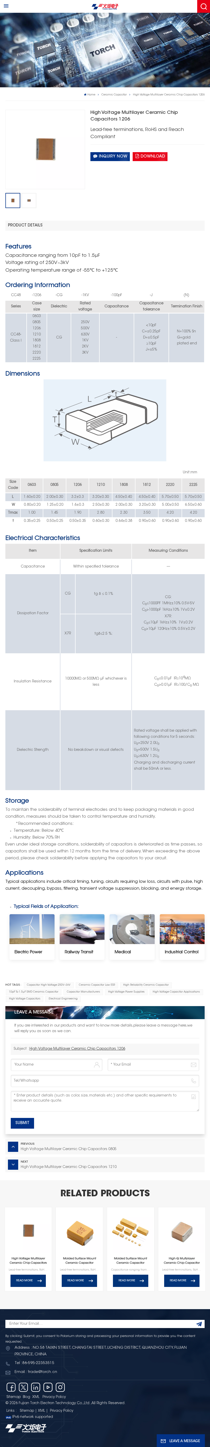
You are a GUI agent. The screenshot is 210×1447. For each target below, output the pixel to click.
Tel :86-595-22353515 (34, 1363)
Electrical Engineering (63, 999)
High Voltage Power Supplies (126, 992)
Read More (24, 1280)
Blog (26, 1397)
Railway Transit (79, 952)
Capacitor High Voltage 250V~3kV (48, 985)
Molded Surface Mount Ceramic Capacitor (79, 1260)
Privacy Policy (54, 1397)
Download (153, 156)
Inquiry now (113, 156)
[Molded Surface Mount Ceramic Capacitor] (79, 1231)
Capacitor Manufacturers (83, 992)
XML (35, 1397)
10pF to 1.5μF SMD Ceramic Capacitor (33, 992)
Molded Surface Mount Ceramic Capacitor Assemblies (130, 1261)
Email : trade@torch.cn (36, 1372)
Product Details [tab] (25, 225)
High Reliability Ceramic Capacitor (146, 985)
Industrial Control (181, 952)
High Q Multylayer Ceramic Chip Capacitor (182, 1260)
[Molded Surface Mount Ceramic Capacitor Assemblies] (130, 1231)
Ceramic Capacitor (114, 94)
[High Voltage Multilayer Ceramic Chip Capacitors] (28, 1231)
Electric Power (28, 952)
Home (91, 94)
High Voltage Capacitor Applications (176, 992)
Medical (123, 952)
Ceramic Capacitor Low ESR (97, 985)
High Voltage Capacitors (24, 999)
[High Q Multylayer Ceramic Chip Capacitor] (182, 1231)
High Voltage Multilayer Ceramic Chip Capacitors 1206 (77, 1049)
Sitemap (13, 1397)
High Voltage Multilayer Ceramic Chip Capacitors (28, 1260)
